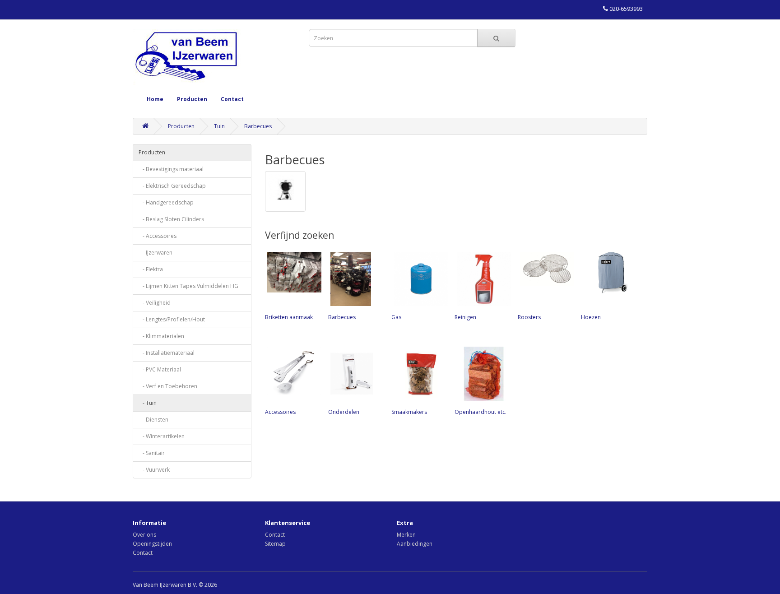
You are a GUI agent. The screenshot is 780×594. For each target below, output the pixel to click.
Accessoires (280, 412)
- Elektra (151, 269)
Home (155, 99)
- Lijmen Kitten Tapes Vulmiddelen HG (188, 286)
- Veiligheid (155, 302)
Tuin (219, 126)
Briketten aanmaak (289, 317)
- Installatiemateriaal (167, 353)
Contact (232, 99)
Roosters (529, 317)
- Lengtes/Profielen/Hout (172, 319)
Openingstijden (152, 544)
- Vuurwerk (154, 469)
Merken (406, 534)
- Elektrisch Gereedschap (172, 186)
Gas (396, 317)
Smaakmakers (409, 412)
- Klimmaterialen (161, 336)
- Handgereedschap (166, 202)
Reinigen (465, 317)
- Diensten (153, 419)
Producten (192, 99)
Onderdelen (343, 412)
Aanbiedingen (414, 544)
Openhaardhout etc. (480, 412)
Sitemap (275, 544)
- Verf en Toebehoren (168, 386)
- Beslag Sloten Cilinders (171, 219)
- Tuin (148, 403)
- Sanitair (152, 453)
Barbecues (258, 126)
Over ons (144, 534)
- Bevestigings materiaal (171, 169)
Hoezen (591, 317)
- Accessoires (157, 236)
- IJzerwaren (155, 252)
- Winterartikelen (162, 436)
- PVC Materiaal (160, 369)
